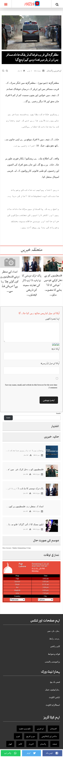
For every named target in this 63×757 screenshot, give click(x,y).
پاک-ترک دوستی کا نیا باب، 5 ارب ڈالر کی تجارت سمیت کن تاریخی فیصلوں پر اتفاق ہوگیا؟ (24, 488)
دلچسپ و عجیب (24, 729)
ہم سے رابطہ (54, 638)
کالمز (20, 744)
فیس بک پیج (55, 682)
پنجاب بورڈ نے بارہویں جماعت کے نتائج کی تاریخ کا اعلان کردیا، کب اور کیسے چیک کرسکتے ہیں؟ (24, 450)
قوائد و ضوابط (54, 654)
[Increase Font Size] (7, 71)
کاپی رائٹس (55, 646)
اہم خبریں (57, 70)
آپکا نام (55, 348)
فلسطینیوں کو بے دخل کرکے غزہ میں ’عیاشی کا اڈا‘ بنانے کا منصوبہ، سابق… (53, 284)
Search (58, 413)
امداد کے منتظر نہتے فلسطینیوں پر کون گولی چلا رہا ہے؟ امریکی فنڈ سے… (9, 281)
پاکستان (50, 70)
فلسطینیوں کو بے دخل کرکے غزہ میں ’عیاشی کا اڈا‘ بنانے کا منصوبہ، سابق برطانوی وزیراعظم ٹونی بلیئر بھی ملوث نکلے (24, 469)
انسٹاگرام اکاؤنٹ (53, 705)
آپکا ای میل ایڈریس (50, 363)
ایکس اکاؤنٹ (54, 697)
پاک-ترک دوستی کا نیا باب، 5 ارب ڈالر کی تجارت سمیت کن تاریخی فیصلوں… (31, 285)
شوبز (18, 736)
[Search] (57, 4)
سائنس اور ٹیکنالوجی (49, 736)
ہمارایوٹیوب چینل (52, 689)
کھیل (10, 744)
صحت (55, 744)
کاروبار (31, 744)
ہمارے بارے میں (53, 631)
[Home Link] (31, 3)
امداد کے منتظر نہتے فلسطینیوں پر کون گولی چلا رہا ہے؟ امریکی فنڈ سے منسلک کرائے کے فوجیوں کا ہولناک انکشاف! (24, 506)
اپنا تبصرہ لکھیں (52, 318)
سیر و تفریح (30, 736)
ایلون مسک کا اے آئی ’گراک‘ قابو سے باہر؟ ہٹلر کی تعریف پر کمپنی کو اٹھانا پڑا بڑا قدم (24, 524)
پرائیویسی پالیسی (52, 662)
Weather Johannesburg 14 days (21, 548)
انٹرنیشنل (53, 729)
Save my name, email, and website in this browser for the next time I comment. (31, 386)
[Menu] (6, 4)
